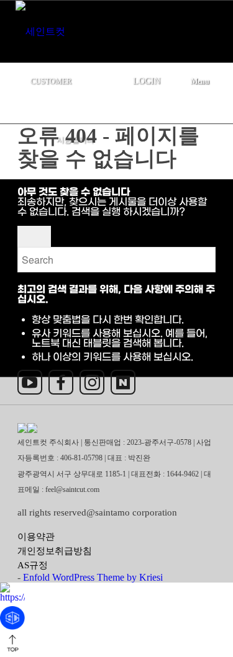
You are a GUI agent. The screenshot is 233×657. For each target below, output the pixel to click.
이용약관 (36, 537)
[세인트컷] (95, 27)
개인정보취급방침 (54, 551)
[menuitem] (73, 75)
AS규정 (32, 565)
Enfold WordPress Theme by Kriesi (93, 577)
